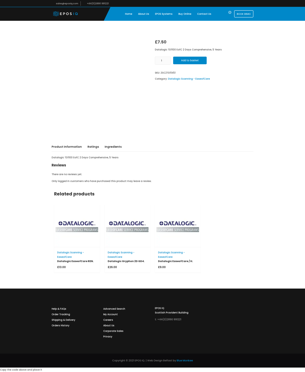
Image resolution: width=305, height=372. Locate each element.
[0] (226, 14)
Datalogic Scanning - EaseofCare (189, 78)
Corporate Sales (113, 331)
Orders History (60, 325)
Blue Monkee (185, 360)
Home (128, 14)
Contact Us (204, 14)
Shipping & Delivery (63, 320)
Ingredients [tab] (113, 147)
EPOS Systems (164, 14)
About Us (143, 14)
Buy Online (184, 14)
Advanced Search (114, 308)
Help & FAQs (59, 308)
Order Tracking (61, 314)
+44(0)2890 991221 (98, 3)
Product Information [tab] (67, 147)
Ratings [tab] (93, 147)
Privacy (107, 336)
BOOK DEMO (244, 14)
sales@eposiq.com (67, 3)
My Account (110, 314)
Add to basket (190, 60)
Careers (108, 320)
